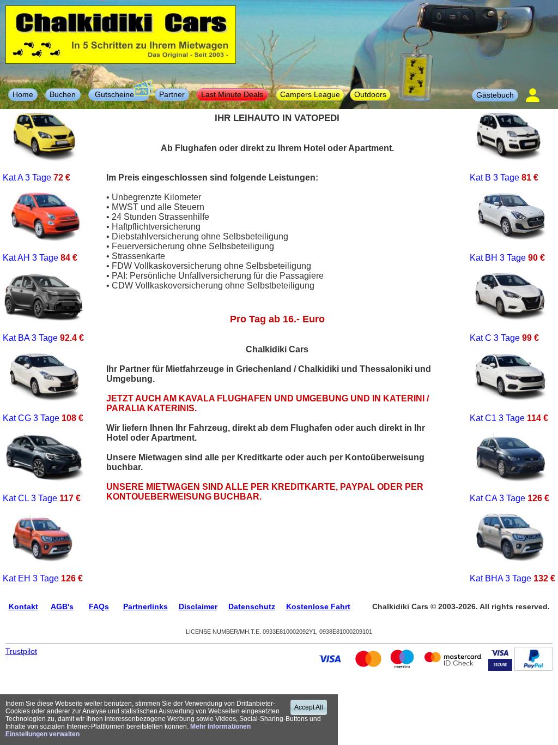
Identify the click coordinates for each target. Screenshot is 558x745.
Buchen (63, 94)
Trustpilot (21, 651)
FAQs (99, 606)
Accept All (308, 707)
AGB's (62, 606)
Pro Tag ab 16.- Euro (277, 319)
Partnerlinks (145, 606)
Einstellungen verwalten (42, 734)
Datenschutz (251, 606)
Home (23, 94)
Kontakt (23, 606)
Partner (172, 94)
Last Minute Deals (232, 94)
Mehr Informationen (220, 726)
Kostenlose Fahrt (318, 606)
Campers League (310, 94)
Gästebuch (495, 95)
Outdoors (370, 94)
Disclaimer (198, 606)
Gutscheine (119, 94)
